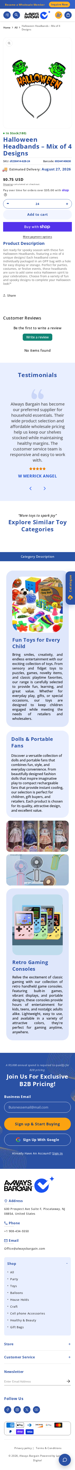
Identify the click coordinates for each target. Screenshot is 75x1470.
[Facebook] (7, 1409)
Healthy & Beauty (23, 1320)
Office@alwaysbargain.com (24, 1248)
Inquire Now (59, 4)
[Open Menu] (7, 15)
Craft (14, 1306)
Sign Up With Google (41, 1139)
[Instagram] (17, 1409)
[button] (68, 15)
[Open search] (16, 15)
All (16, 27)
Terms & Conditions (49, 1448)
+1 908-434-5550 (16, 1231)
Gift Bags (17, 1327)
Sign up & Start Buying (37, 1123)
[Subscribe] (68, 1382)
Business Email (17, 1096)
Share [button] (11, 295)
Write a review (37, 337)
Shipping (8, 184)
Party (14, 1279)
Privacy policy (23, 1448)
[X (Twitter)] (26, 1409)
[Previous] (30, 488)
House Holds (19, 1300)
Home (6, 27)
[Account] (58, 15)
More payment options (37, 236)
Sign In (57, 1153)
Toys (13, 1286)
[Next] (44, 488)
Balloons (16, 1293)
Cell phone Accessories (27, 1313)
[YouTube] (36, 1409)
